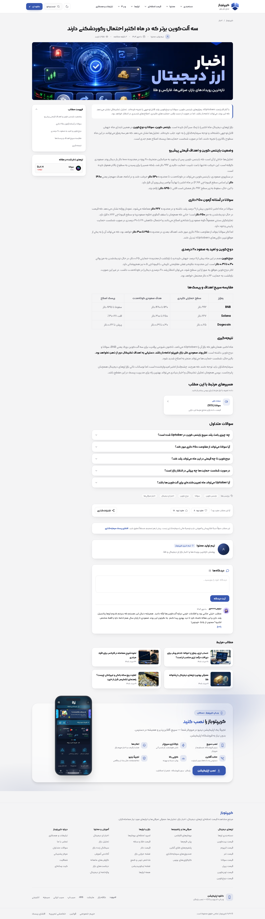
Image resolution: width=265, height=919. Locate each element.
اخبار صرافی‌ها (149, 496)
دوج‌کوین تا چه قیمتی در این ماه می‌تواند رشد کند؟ (201, 459)
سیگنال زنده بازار (100, 847)
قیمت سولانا (227, 860)
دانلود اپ (34, 6)
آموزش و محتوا (101, 829)
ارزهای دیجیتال (225, 829)
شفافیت (63, 860)
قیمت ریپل (227, 866)
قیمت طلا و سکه (141, 841)
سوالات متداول (60, 847)
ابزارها (137, 6)
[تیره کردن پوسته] (67, 6)
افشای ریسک (38, 913)
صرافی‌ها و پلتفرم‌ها (181, 829)
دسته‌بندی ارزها (225, 835)
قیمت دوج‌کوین (225, 878)
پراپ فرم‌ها (186, 841)
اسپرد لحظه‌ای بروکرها (139, 835)
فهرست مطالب (75, 109)
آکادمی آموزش (101, 854)
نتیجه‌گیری (76, 145)
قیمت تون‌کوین (225, 872)
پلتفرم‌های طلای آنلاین (180, 847)
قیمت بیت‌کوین (225, 841)
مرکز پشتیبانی (61, 854)
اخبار (220, 20)
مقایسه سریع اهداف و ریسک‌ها (68, 138)
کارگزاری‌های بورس (182, 860)
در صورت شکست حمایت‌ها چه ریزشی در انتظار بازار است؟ (197, 470)
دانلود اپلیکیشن (215, 896)
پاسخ (219, 626)
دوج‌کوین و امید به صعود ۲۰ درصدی (66, 131)
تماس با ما (62, 841)
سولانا (197, 496)
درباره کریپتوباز (60, 829)
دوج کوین (184, 496)
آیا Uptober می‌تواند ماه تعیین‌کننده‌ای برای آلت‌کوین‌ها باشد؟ (193, 482)
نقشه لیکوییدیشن (140, 866)
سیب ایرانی (58, 897)
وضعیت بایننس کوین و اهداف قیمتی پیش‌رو (62, 116)
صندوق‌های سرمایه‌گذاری (179, 854)
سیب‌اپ (71, 897)
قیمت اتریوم (226, 847)
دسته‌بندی (188, 6)
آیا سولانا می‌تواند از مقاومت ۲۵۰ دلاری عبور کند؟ (202, 447)
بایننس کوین (211, 496)
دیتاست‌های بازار (101, 866)
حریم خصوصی (87, 913)
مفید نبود (178, 510)
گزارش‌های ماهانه (99, 860)
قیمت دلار (145, 847)
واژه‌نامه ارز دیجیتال (99, 872)
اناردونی (35, 897)
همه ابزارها (144, 872)
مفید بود (199, 510)
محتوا (172, 6)
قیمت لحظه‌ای (154, 6)
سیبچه (46, 897)
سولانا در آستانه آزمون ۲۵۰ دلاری (68, 124)
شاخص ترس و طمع (140, 860)
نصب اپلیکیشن (207, 770)
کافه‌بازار (102, 897)
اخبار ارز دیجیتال (167, 496)
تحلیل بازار (104, 841)
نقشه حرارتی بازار (142, 854)
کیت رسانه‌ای (61, 866)
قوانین (73, 913)
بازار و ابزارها (144, 829)
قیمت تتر (228, 854)
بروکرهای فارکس (183, 835)
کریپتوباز (229, 20)
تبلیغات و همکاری (104, 6)
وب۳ (123, 6)
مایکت (90, 897)
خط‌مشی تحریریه (57, 913)
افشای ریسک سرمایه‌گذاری (116, 528)
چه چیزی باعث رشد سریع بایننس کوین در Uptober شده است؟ (194, 435)
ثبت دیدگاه (220, 598)
